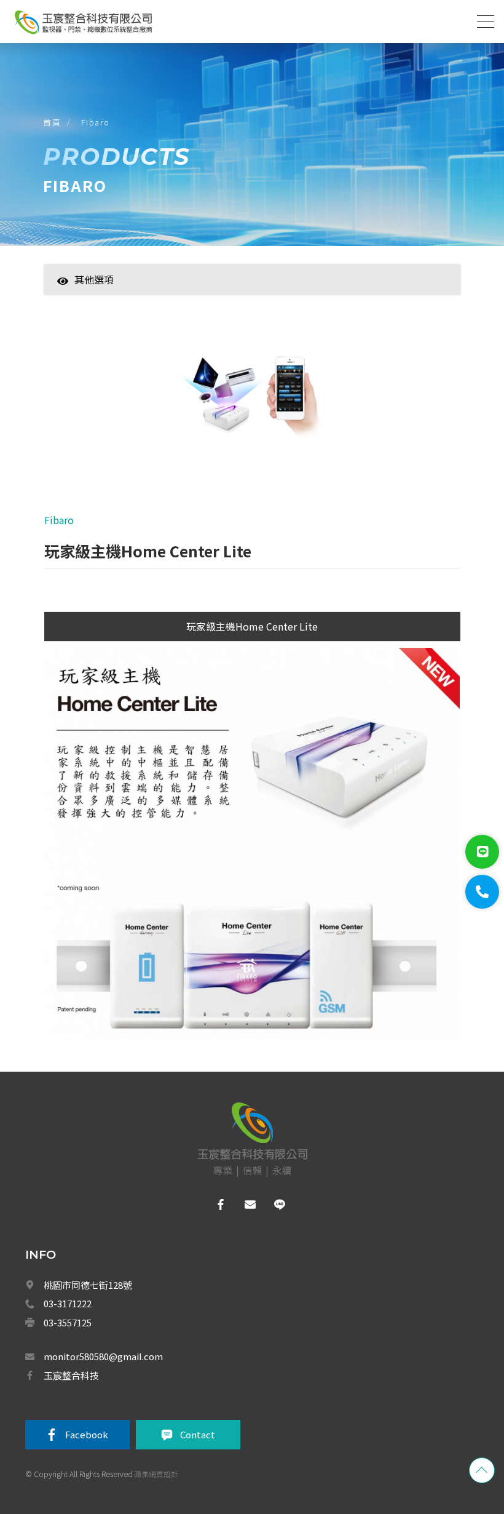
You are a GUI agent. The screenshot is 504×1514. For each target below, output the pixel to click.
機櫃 (123, 1077)
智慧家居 (130, 298)
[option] (252, 399)
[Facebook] (222, 1204)
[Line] (482, 852)
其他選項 (94, 279)
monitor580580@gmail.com (103, 1356)
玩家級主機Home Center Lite (252, 626)
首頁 (52, 122)
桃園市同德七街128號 (88, 1284)
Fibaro (95, 122)
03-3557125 (68, 1322)
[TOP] (482, 1470)
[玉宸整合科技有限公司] (83, 22)
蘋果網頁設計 (156, 1473)
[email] (252, 1204)
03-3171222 (68, 1303)
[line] (281, 1204)
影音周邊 (130, 1050)
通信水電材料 (138, 1104)
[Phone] (482, 892)
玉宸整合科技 (71, 1375)
